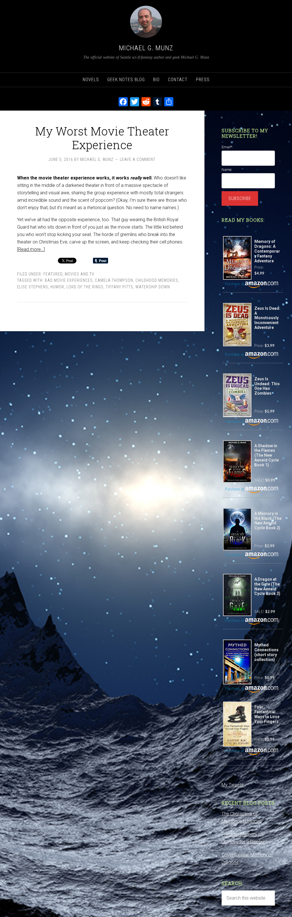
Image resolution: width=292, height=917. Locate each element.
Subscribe (239, 198)
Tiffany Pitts (119, 287)
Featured (52, 274)
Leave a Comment (137, 159)
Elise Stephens (32, 287)
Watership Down (152, 287)
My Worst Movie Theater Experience (102, 137)
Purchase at (235, 284)
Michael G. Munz (146, 48)
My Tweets (233, 785)
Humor (57, 287)
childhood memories (156, 280)
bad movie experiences (69, 280)
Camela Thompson (114, 280)
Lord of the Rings (85, 287)
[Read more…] (31, 249)
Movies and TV (79, 274)
